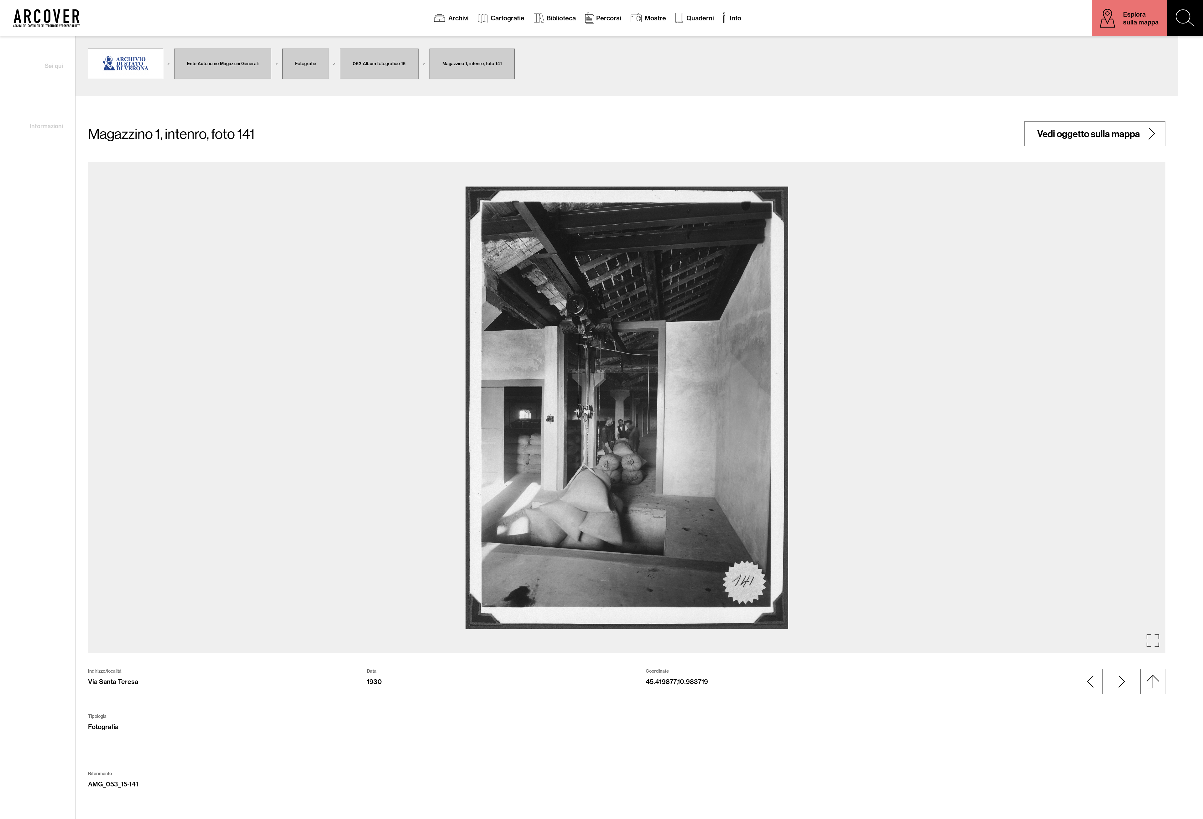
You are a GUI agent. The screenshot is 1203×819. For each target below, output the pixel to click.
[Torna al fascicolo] (1152, 681)
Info (735, 18)
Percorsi (608, 18)
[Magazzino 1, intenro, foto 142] (1121, 681)
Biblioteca (561, 18)
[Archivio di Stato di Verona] (125, 64)
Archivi (458, 18)
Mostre (655, 18)
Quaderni (700, 18)
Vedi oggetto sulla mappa (1088, 134)
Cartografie (507, 18)
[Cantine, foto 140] (1090, 681)
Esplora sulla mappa (1141, 18)
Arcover (46, 18)
